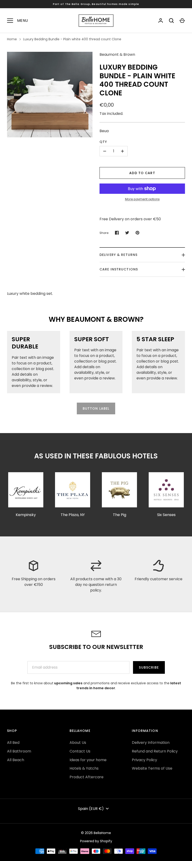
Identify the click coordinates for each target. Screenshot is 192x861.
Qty (103, 141)
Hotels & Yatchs (84, 768)
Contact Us (80, 751)
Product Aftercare (86, 777)
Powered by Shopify (96, 841)
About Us (78, 742)
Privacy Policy (144, 760)
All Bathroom (19, 751)
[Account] (160, 20)
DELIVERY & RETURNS (118, 254)
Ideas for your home (88, 760)
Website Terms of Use (152, 768)
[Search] (171, 20)
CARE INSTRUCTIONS (119, 269)
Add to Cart (142, 173)
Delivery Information (151, 742)
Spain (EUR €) (91, 808)
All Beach (15, 760)
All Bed (13, 742)
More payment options (142, 199)
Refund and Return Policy (155, 751)
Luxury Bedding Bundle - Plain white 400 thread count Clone (72, 39)
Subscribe (149, 667)
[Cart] (182, 20)
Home (12, 39)
